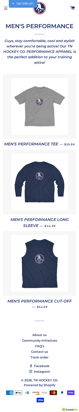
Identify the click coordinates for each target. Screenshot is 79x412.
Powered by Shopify (39, 385)
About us (39, 335)
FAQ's (39, 346)
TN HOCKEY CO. (45, 380)
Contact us (39, 352)
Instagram (41, 371)
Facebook (41, 366)
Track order (39, 357)
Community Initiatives (39, 340)
